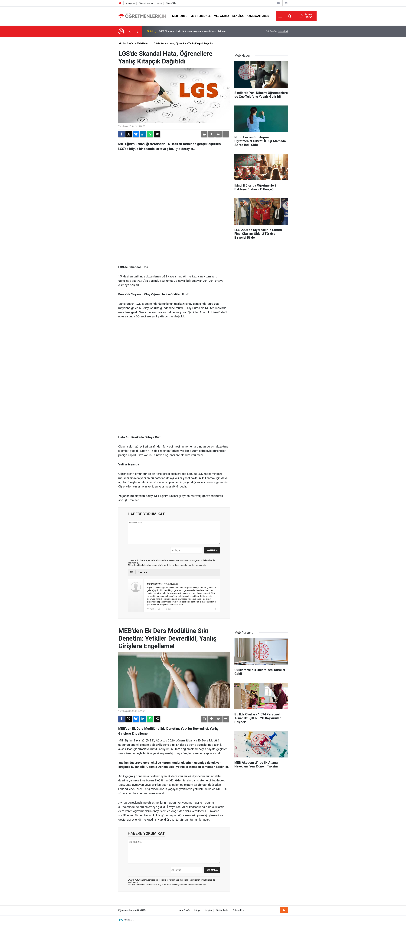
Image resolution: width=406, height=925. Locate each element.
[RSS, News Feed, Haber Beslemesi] (284, 910)
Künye (197, 910)
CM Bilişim (129, 920)
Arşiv (159, 3)
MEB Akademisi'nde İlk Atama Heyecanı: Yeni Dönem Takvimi (192, 31)
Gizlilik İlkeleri (222, 910)
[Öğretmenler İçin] (142, 15)
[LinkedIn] (143, 134)
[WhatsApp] (150, 134)
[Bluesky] (136, 134)
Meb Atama (221, 15)
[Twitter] (128, 134)
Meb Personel (200, 15)
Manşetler (130, 3)
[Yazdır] (204, 134)
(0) (161, 609)
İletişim (208, 910)
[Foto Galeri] (286, 3)
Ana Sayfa (127, 43)
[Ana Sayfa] (120, 3)
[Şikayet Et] (215, 609)
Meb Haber (179, 15)
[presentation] (130, 31)
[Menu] (280, 16)
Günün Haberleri (146, 3)
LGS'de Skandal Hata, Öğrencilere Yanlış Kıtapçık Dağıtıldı (183, 43)
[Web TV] (278, 3)
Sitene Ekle (171, 3)
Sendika (238, 15)
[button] (211, 134)
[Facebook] (121, 134)
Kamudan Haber (258, 15)
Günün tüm (277, 31)
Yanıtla (153, 609)
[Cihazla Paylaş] (157, 134)
